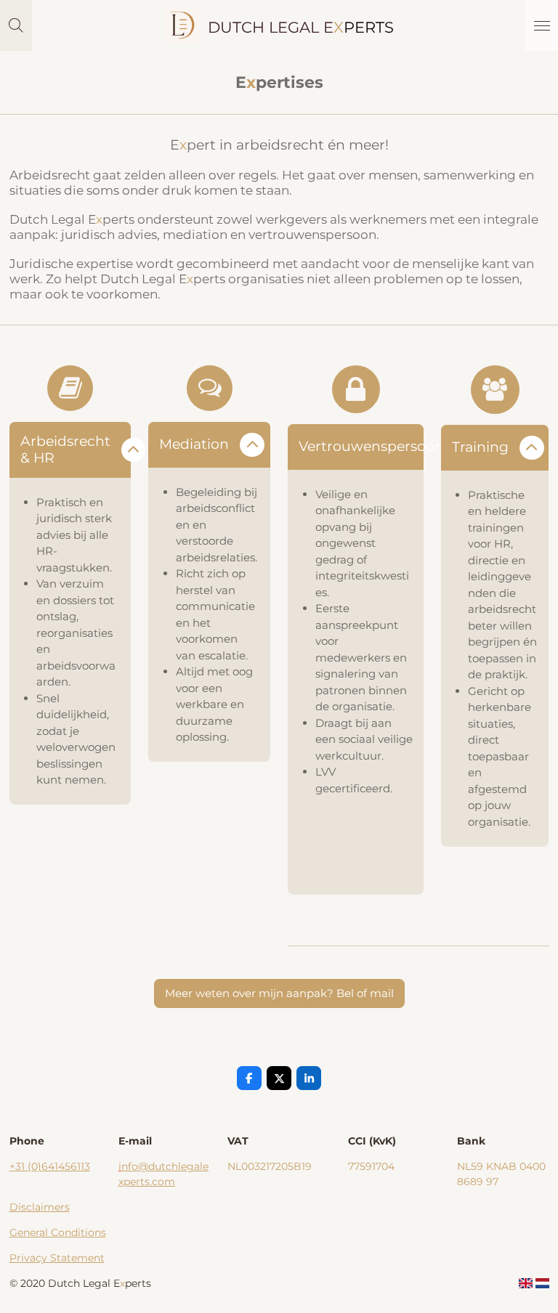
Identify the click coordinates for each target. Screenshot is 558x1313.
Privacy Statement (57, 1257)
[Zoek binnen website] (16, 25)
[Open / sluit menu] (542, 25)
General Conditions (57, 1232)
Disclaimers (39, 1207)
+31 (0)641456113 (49, 1166)
